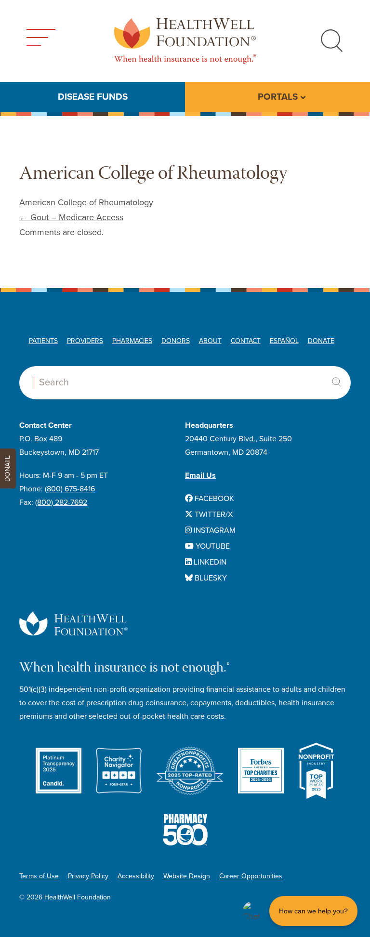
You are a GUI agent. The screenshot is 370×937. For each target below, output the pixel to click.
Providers (85, 341)
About (210, 341)
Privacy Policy (88, 876)
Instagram (214, 530)
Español (284, 341)
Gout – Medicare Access (71, 217)
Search (336, 382)
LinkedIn (209, 562)
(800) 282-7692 (61, 502)
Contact (246, 341)
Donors (175, 341)
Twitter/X (213, 514)
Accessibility (136, 876)
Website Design (186, 876)
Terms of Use (39, 876)
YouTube (212, 546)
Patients (43, 341)
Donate (321, 341)
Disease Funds (93, 97)
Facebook (213, 498)
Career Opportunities (250, 876)
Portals (278, 97)
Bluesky (210, 578)
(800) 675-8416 (70, 489)
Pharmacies (132, 341)
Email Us (200, 475)
